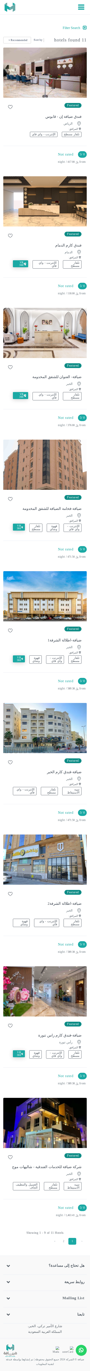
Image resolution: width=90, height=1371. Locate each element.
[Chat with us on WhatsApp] (81, 1350)
